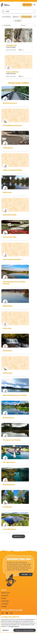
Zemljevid (4, 595)
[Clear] (34, 11)
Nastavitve (6, 630)
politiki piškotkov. (14, 626)
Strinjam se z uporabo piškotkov (24, 630)
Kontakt (3, 606)
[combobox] (18, 11)
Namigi (3, 598)
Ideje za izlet (5, 593)
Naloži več (17, 536)
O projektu (4, 604)
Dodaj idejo (5, 601)
